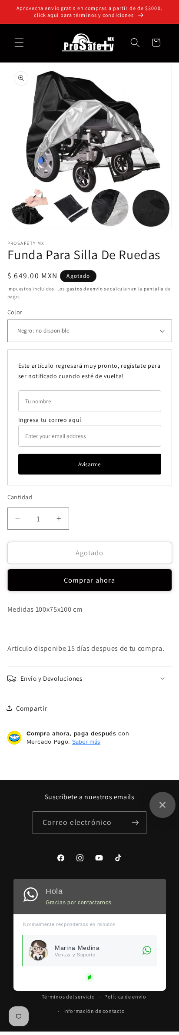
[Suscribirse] (135, 822)
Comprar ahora (89, 580)
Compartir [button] (31, 708)
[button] (19, 42)
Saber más (86, 741)
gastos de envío (84, 289)
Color (15, 312)
